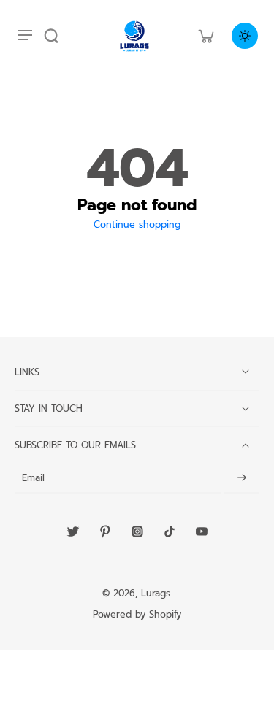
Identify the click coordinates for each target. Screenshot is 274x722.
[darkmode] (245, 36)
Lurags (155, 593)
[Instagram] (137, 531)
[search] (51, 35)
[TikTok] (169, 531)
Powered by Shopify (137, 614)
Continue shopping (137, 224)
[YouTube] (202, 531)
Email (33, 478)
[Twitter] (73, 531)
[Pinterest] (105, 531)
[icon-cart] (205, 35)
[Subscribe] (241, 479)
